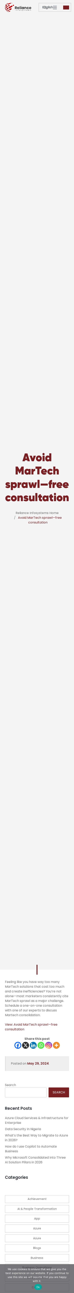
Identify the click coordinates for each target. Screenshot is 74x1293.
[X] (25, 1045)
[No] (69, 1279)
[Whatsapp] (40, 1045)
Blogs (37, 1248)
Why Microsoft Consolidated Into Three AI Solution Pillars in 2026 (35, 1160)
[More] (56, 1045)
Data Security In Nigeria (23, 1129)
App (37, 1218)
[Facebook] (17, 1045)
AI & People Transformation (37, 1209)
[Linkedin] (33, 1045)
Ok (38, 1287)
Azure (37, 1228)
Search (10, 1085)
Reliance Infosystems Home (37, 513)
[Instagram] (48, 1045)
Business (37, 1258)
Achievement (37, 1199)
